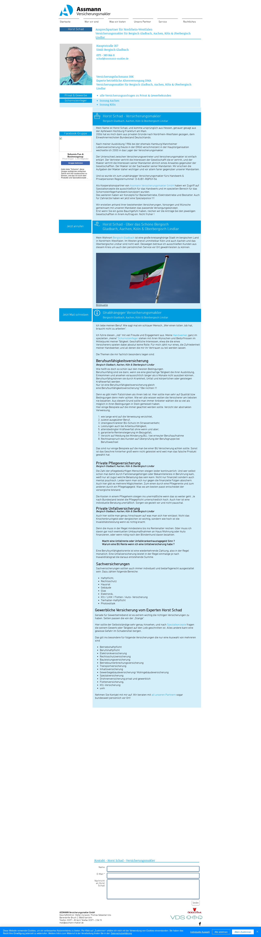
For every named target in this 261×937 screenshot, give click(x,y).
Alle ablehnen (221, 931)
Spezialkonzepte (176, 624)
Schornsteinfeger (128, 338)
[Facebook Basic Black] (200, 924)
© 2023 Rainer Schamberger (183, 924)
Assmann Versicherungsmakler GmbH (152, 185)
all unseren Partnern (164, 695)
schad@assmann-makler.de (112, 58)
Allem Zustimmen (243, 931)
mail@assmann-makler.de (72, 923)
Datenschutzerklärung (121, 933)
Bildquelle (102, 305)
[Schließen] (257, 932)
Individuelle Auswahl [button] (200, 931)
